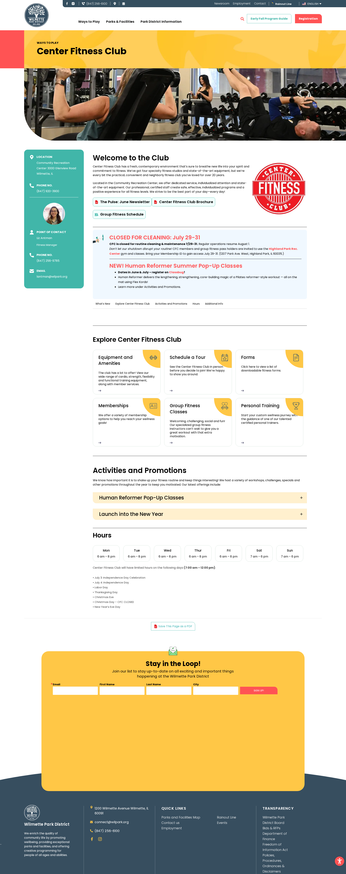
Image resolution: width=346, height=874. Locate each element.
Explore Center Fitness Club (133, 304)
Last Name (153, 684)
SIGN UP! (259, 690)
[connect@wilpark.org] (91, 822)
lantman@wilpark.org (52, 277)
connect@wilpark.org (112, 822)
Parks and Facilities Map (180, 817)
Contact (260, 4)
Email (56, 684)
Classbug (176, 272)
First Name (107, 684)
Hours (196, 304)
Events (222, 822)
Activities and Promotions (171, 304)
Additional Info (214, 304)
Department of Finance (275, 836)
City (196, 684)
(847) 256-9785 (48, 261)
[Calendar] (123, 3)
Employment (241, 4)
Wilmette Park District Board (274, 820)
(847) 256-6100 (96, 4)
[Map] (114, 3)
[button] (339, 861)
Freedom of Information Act (275, 847)
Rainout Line (283, 4)
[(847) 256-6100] (83, 3)
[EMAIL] (32, 271)
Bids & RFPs (271, 828)
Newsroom (221, 4)
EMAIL (41, 271)
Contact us (170, 822)
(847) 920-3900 (48, 191)
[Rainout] (273, 1)
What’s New (103, 304)
